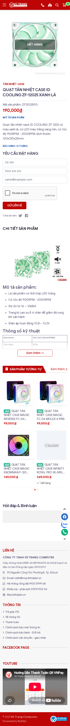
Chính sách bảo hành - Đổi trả (22, 632)
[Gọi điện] (64, 532)
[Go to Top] (64, 509)
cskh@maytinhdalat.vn (27, 578)
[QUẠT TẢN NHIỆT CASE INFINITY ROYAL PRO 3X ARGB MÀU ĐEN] (51, 459)
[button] (35, 489)
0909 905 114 (39, 589)
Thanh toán (12, 622)
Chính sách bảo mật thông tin (22, 627)
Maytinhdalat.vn (16, 594)
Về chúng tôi (12, 617)
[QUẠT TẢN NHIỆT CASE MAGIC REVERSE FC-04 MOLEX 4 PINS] (18, 402)
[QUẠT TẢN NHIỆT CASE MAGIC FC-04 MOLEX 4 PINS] (51, 402)
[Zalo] (64, 524)
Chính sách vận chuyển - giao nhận (25, 637)
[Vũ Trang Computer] (18, 5)
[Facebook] (64, 516)
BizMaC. (22, 721)
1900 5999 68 (37, 583)
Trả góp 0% (12, 611)
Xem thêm (57, 369)
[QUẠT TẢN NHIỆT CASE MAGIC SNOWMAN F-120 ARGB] (18, 459)
